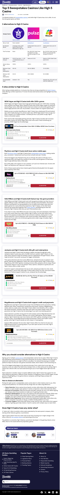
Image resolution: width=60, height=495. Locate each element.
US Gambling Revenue (10, 470)
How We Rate (44, 458)
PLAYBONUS (46, 43)
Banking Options (26, 463)
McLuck (45, 39)
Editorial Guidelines (46, 465)
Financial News (26, 461)
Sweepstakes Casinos (13, 5)
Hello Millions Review (11, 228)
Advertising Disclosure (47, 467)
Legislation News (27, 458)
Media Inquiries (45, 463)
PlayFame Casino (12, 153)
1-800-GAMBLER (18, 485)
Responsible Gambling (47, 461)
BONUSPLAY (31, 43)
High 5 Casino (16, 39)
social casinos (19, 358)
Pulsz (29, 39)
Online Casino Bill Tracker (11, 466)
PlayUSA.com (4, 5)
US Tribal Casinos (8, 472)
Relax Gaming (31, 207)
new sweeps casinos (17, 417)
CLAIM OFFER (42, 137)
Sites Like (20, 5)
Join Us (42, 2)
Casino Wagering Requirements (8, 459)
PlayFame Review (10, 178)
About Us (43, 456)
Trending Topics (26, 465)
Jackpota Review (10, 280)
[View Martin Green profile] (26, 435)
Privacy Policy (45, 472)
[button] (56, 2)
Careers (43, 469)
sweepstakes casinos (21, 17)
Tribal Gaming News (27, 456)
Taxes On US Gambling (10, 468)
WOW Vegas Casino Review (13, 130)
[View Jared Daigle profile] (53, 435)
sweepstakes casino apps (38, 153)
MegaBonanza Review (11, 334)
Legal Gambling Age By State (10, 462)
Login (35, 2)
